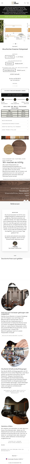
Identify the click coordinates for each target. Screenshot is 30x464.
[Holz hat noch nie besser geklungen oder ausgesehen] (15, 297)
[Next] (27, 201)
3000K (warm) (21, 70)
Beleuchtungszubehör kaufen (12, 335)
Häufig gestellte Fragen (11, 126)
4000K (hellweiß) (14, 74)
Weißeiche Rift (19, 63)
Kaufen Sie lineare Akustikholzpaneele (15, 442)
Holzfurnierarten (15, 60)
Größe (15, 54)
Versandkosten (16, 80)
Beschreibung (7, 120)
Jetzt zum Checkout (15, 94)
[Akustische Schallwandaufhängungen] (15, 353)
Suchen (3, 445)
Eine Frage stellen (9, 129)
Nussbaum (9, 63)
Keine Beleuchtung (9, 70)
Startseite (14, 46)
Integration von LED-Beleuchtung (15, 67)
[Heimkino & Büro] (15, 410)
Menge (15, 83)
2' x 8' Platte (9, 57)
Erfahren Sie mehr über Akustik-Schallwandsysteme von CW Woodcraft (15, 391)
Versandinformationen (10, 123)
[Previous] (25, 201)
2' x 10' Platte (19, 57)
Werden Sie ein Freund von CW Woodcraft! (12, 450)
